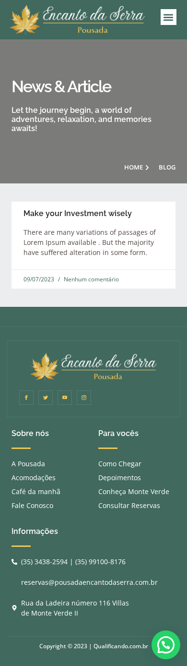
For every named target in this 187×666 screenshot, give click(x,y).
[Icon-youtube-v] (65, 397)
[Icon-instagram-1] (84, 397)
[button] (168, 17)
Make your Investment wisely (77, 213)
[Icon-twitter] (45, 397)
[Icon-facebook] (26, 397)
